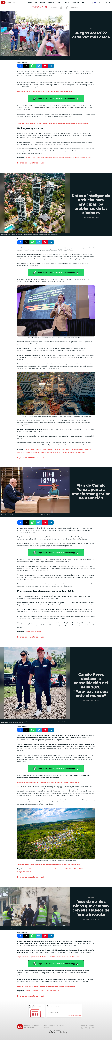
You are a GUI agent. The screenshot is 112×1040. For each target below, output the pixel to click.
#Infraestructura (55, 452)
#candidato (28, 869)
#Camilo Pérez (29, 631)
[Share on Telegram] (39, 66)
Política (91, 670)
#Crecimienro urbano (63, 449)
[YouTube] (93, 1027)
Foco (91, 191)
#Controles (73, 452)
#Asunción (28, 157)
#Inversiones (45, 452)
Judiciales (91, 897)
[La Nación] (8, 2)
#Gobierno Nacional (79, 157)
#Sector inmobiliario (77, 449)
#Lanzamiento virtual (65, 157)
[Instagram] (89, 1027)
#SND (34, 157)
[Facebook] (82, 1027)
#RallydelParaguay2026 (24, 872)
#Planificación (51, 449)
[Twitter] (86, 1027)
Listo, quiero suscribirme (74, 1015)
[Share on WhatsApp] (32, 66)
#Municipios (81, 452)
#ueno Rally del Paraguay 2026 (58, 869)
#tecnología (21, 452)
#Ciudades (31, 449)
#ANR (81, 869)
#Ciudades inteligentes (33, 452)
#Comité (88, 157)
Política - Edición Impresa (91, 480)
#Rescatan (28, 990)
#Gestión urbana (41, 449)
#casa (42, 990)
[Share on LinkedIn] (51, 66)
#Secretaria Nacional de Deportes (47, 157)
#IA (26, 449)
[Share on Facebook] (20, 66)
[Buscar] (109, 2)
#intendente (36, 869)
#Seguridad (65, 452)
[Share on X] (26, 66)
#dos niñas (35, 990)
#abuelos (56, 990)
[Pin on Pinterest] (45, 66)
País (91, 28)
